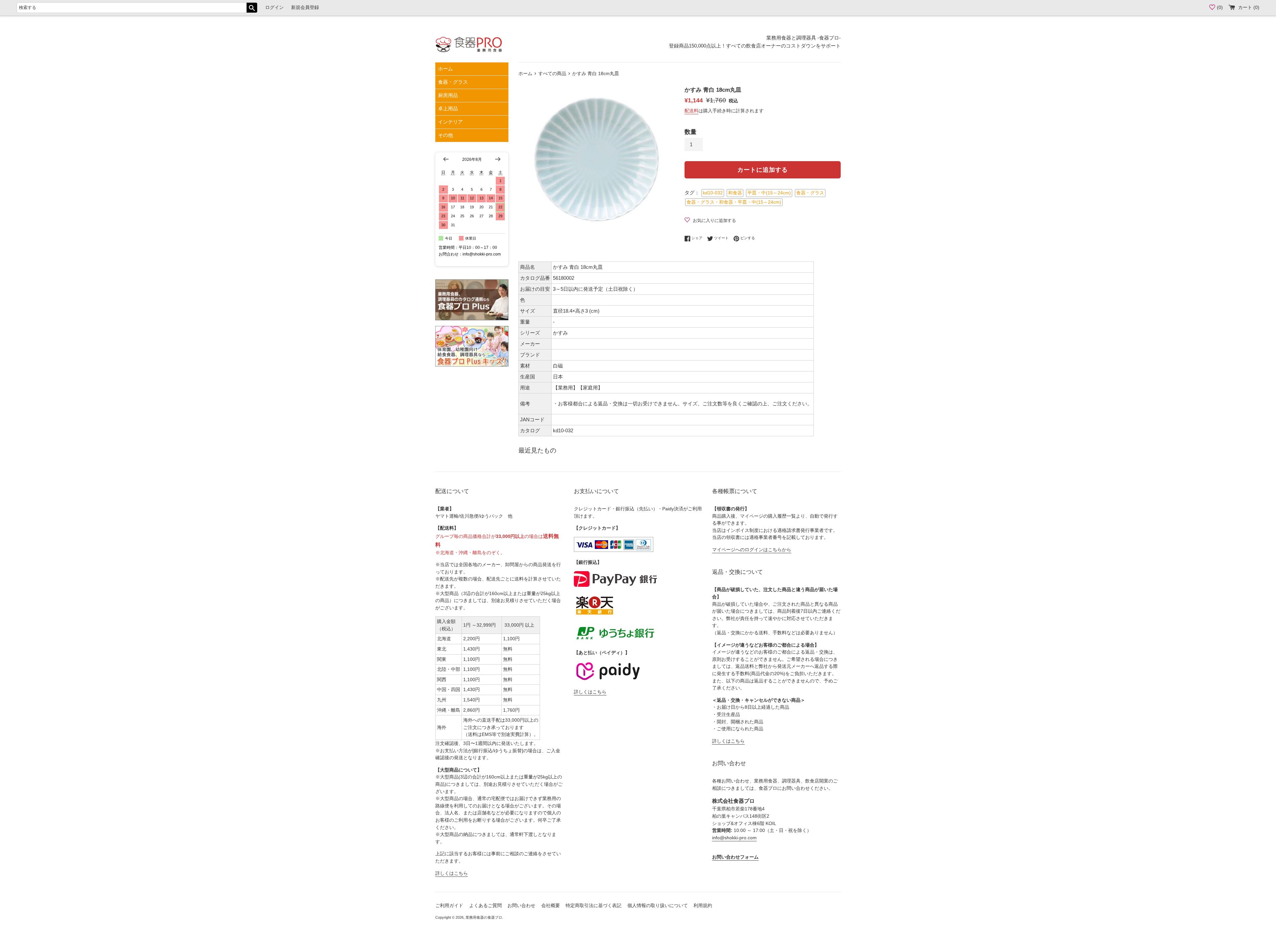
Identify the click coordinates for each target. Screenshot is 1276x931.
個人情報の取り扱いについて (657, 905)
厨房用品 (448, 95)
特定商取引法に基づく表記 (593, 905)
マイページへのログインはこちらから (751, 549)
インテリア (450, 122)
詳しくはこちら (451, 873)
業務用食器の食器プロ (484, 917)
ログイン (274, 7)
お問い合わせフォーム (735, 857)
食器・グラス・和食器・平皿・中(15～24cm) (734, 202)
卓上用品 (448, 108)
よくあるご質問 (485, 905)
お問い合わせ (521, 905)
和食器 (735, 192)
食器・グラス (453, 82)
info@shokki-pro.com (734, 837)
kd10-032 (713, 192)
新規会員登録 (305, 7)
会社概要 (550, 905)
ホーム (445, 68)
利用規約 (702, 905)
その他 (445, 135)
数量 (690, 132)
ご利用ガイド (449, 905)
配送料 (691, 110)
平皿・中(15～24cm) (769, 192)
